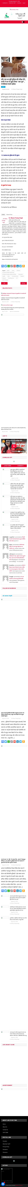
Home (4, 1124)
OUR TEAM (5, 1132)
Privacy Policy (6, 1146)
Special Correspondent (14, 311)
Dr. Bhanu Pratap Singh (16, 89)
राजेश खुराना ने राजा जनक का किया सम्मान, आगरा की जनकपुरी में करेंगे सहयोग (24, 283)
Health (3, 276)
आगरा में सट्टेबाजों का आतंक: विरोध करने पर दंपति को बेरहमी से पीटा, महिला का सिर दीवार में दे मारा (13, 428)
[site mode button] (23, 22)
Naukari (22, 276)
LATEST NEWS (7, 465)
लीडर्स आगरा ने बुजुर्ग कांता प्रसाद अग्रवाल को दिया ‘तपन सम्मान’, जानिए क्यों (6, 283)
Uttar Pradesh (5, 280)
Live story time (15, 276)
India (8, 276)
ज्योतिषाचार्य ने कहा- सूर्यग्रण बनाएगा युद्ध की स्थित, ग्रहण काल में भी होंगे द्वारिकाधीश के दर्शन (17, 557)
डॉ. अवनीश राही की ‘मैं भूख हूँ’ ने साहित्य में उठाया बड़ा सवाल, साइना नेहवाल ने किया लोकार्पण (17, 526)
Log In (24, 3)
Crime (3, 86)
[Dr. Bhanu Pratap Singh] (5, 220)
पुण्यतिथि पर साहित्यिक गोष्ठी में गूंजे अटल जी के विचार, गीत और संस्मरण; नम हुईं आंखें (18, 918)
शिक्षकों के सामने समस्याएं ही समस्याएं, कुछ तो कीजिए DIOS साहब (17, 538)
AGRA (8, 270)
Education (20, 274)
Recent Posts (9, 214)
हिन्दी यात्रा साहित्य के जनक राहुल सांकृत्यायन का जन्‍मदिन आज (16, 546)
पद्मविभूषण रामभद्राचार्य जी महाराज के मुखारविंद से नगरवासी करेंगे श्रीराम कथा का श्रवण (13, 298)
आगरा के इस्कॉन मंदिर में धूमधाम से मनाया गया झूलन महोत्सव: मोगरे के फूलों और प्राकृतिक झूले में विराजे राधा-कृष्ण (18, 897)
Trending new (11, 278)
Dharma (18, 270)
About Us (5, 1127)
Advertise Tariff (12, 3)
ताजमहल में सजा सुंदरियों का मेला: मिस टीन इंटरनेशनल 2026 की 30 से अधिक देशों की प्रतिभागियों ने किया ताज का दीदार (17, 515)
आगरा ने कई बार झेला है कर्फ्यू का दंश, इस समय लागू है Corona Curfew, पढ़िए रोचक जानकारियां (12, 308)
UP (16, 278)
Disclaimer (5, 1149)
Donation (19, 3)
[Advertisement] (14, 42)
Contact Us (5, 3)
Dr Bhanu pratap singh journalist (9, 274)
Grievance (5, 1152)
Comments (20, 465)
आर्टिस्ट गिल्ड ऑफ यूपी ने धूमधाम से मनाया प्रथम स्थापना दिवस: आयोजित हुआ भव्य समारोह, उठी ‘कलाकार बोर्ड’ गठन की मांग (17, 486)
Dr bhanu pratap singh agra (8, 272)
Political (4, 278)
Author (3, 214)
